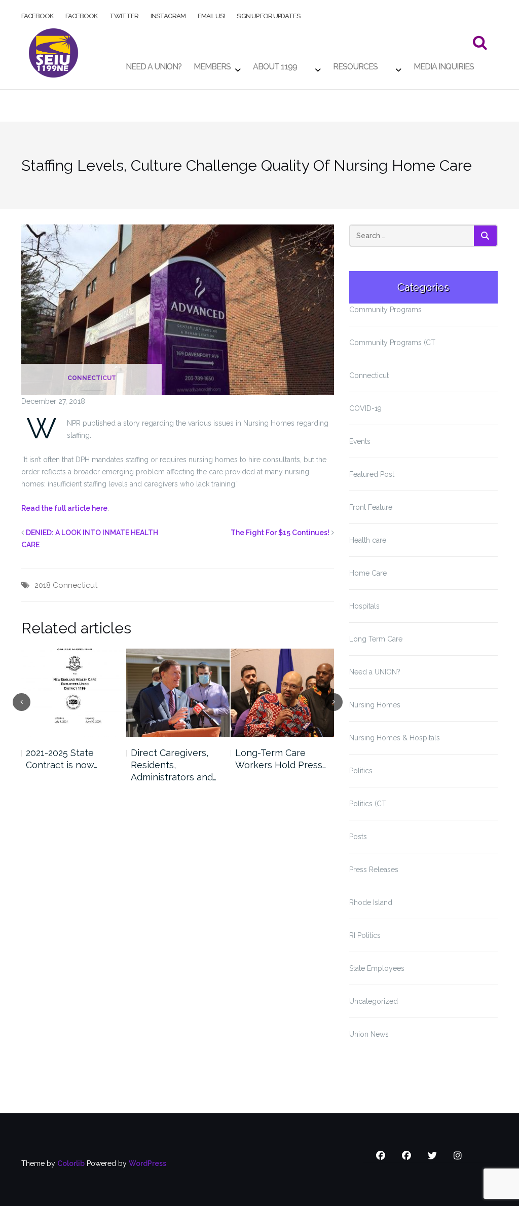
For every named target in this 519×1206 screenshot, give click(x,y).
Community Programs (385, 310)
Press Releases (373, 869)
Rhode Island (370, 902)
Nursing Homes (374, 705)
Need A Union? (153, 64)
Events (359, 441)
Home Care (368, 573)
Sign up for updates (268, 14)
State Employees (376, 968)
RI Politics (365, 935)
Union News (369, 1034)
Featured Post (371, 474)
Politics (361, 771)
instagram (168, 14)
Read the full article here (64, 508)
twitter (123, 14)
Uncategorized (373, 1001)
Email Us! (211, 14)
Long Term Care (375, 639)
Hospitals (364, 606)
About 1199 (275, 64)
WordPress (147, 1163)
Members (212, 64)
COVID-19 (365, 408)
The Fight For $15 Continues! (280, 533)
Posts (358, 837)
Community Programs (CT (392, 342)
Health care (367, 540)
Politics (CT (367, 804)
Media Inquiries (444, 64)
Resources (355, 64)
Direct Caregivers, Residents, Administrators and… (173, 764)
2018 (42, 585)
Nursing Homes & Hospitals (394, 738)
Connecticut (91, 378)
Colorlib (71, 1163)
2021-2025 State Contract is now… (61, 758)
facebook (37, 14)
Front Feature (370, 507)
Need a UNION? (374, 672)
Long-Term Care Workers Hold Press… (280, 758)
